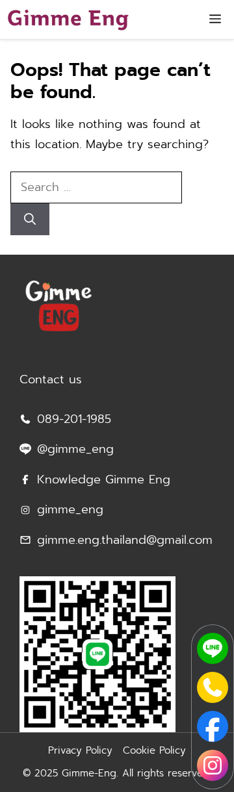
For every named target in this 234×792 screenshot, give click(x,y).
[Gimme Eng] (67, 19)
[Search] (29, 219)
